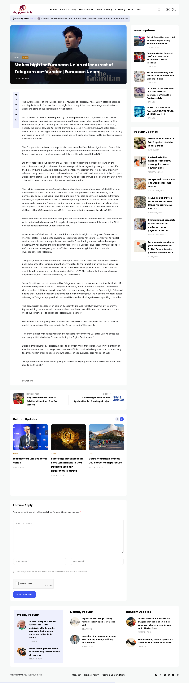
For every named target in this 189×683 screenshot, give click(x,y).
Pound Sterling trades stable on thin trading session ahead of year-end (44, 651)
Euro (25, 57)
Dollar (33, 18)
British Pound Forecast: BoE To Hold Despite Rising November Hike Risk (161, 40)
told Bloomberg (46, 290)
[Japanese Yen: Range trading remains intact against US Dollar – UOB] (75, 622)
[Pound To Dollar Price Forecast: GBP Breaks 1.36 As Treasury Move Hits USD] (140, 202)
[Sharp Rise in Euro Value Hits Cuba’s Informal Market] (140, 183)
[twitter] (16, 100)
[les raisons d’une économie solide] (30, 437)
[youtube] (173, 675)
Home (16, 57)
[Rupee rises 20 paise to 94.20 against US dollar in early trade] (140, 143)
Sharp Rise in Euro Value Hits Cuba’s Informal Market (161, 183)
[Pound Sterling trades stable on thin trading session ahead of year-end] (21, 651)
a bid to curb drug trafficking (96, 203)
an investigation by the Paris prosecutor (65, 117)
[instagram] (165, 675)
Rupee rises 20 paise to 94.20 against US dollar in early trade (161, 142)
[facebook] (16, 95)
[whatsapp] (16, 120)
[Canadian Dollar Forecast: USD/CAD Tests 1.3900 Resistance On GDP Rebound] (139, 57)
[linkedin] (16, 115)
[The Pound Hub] (29, 9)
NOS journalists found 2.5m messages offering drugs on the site (70, 210)
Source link (27, 380)
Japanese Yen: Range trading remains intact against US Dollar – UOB (99, 621)
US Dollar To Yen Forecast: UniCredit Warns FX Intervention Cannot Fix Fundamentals (84, 18)
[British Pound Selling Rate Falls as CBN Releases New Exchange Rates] (139, 76)
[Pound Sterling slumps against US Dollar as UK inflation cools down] (131, 642)
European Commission (38, 147)
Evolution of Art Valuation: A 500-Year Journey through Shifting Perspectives (99, 639)
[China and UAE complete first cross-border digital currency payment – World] (140, 224)
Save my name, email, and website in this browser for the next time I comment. (52, 571)
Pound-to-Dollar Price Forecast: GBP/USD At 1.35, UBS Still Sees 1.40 (160, 110)
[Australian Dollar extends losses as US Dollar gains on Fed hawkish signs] (140, 161)
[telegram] (16, 110)
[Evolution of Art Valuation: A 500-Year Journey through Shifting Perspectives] (75, 639)
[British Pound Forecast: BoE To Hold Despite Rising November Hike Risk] (139, 41)
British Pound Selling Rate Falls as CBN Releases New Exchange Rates (160, 75)
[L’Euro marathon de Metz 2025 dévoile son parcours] (106, 437)
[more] (16, 125)
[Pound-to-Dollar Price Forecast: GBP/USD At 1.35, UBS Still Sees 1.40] (139, 111)
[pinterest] (16, 105)
